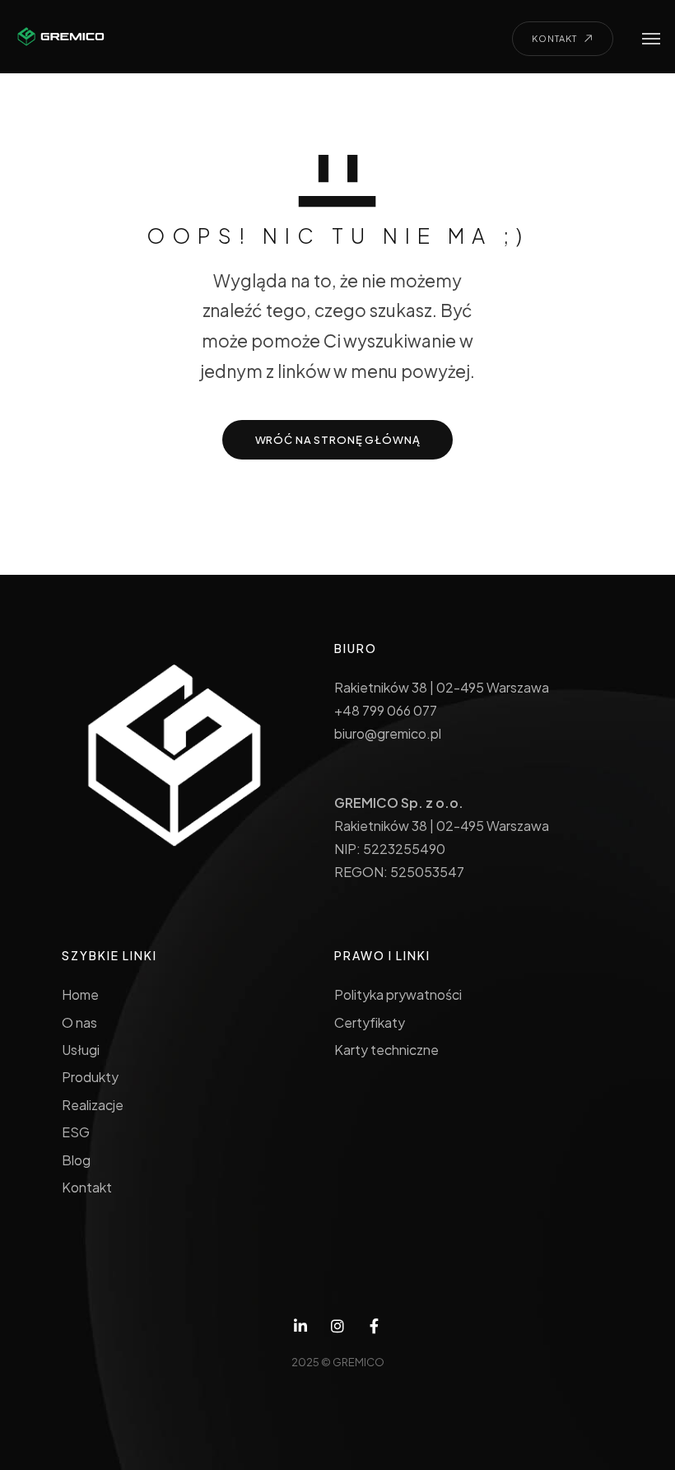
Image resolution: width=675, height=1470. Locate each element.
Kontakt (87, 1187)
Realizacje (92, 1104)
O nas (79, 1022)
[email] (374, 1326)
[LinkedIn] (301, 1326)
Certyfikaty (369, 1022)
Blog (76, 1160)
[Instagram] (338, 1326)
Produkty (90, 1076)
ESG (76, 1132)
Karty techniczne (386, 1049)
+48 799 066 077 (385, 710)
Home (80, 994)
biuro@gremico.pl (387, 733)
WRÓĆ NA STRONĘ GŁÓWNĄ (338, 439)
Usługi (81, 1049)
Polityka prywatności (397, 994)
